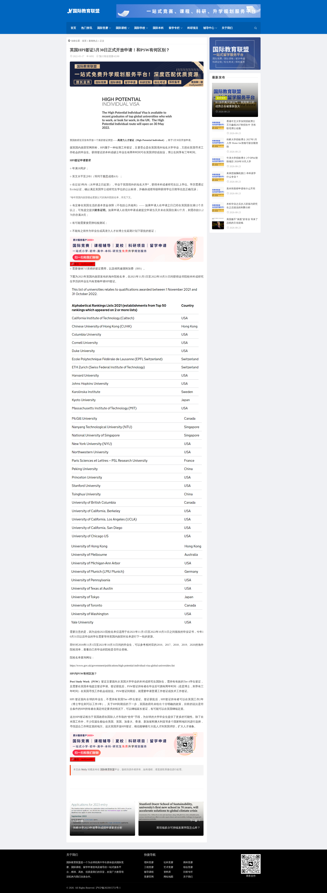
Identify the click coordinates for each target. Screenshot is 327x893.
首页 (73, 27)
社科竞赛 (168, 862)
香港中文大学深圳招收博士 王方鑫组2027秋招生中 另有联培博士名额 (241, 125)
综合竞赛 (188, 867)
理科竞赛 (149, 862)
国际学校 (139, 27)
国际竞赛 (102, 27)
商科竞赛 (188, 862)
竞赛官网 (149, 876)
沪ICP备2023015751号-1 (108, 888)
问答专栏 (188, 872)
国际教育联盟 (107, 769)
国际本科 (158, 27)
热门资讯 (86, 27)
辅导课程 (149, 872)
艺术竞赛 (168, 867)
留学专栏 (174, 27)
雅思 (105, 176)
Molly (84, 769)
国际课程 (121, 27)
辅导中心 (208, 27)
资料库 (167, 872)
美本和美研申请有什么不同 (241, 188)
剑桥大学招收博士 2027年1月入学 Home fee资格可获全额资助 (242, 143)
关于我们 (227, 27)
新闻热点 (93, 41)
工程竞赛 (149, 867)
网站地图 (168, 876)
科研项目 (192, 27)
